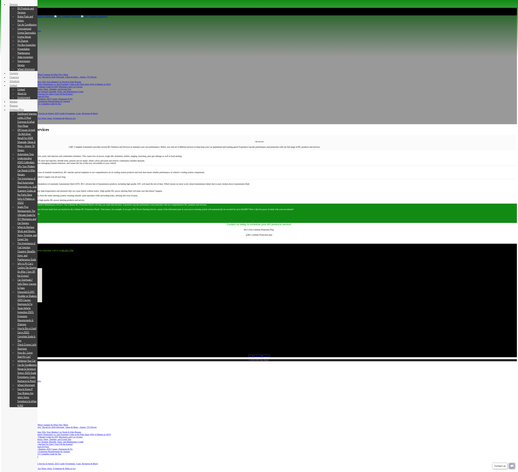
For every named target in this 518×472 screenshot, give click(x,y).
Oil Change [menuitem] (22, 40)
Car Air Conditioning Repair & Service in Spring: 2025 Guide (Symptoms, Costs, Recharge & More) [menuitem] (27, 373)
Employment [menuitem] (23, 97)
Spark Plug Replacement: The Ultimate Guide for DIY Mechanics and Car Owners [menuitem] (26, 215)
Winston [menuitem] (14, 101)
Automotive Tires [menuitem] (25, 154)
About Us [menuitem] (21, 93)
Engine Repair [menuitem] (24, 36)
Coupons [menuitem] (14, 73)
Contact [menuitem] (13, 85)
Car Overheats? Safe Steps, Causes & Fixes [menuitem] (26, 283)
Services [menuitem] (14, 4)
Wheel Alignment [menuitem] (26, 69)
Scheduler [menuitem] (15, 81)
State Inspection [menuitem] (25, 57)
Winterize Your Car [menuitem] (26, 360)
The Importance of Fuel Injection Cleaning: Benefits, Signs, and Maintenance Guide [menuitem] (26, 251)
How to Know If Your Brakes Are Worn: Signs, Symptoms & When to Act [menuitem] (27, 397)
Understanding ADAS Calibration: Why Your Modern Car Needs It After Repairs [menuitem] (26, 166)
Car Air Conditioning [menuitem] (27, 24)
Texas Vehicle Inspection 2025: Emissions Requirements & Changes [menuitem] (25, 316)
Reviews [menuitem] (14, 105)
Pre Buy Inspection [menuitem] (26, 44)
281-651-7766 (67, 250)
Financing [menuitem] (14, 77)
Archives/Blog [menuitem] (17, 109)
